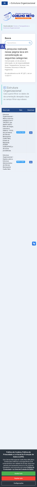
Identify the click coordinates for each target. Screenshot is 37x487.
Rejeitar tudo (18, 478)
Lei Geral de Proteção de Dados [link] (23, 469)
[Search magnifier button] (29, 42)
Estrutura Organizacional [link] (11, 28)
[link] (2, 46)
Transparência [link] (23, 26)
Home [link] (15, 26)
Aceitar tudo (18, 473)
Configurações (18, 483)
